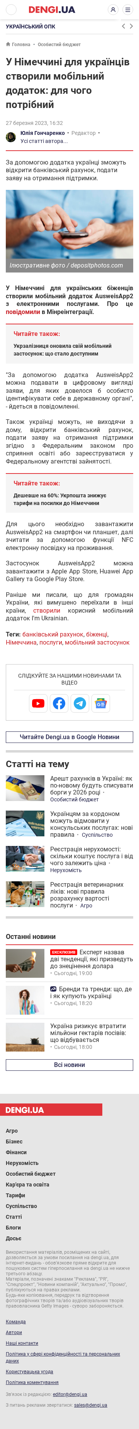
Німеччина (21, 642)
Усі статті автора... (44, 141)
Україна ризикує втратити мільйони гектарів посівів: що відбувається (88, 1033)
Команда (16, 1321)
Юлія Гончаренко (42, 133)
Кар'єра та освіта (27, 1184)
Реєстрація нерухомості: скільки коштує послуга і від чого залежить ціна (91, 856)
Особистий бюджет (59, 44)
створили (46, 610)
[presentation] (123, 26)
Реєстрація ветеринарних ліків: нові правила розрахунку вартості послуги (87, 895)
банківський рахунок (52, 634)
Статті (14, 1217)
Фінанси (16, 1152)
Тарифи (15, 1195)
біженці (96, 634)
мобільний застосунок (97, 642)
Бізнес (14, 1141)
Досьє (13, 1238)
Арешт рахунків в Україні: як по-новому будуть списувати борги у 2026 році (91, 785)
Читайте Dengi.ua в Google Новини (69, 737)
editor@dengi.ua (70, 1394)
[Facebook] (59, 703)
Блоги (13, 1228)
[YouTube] (38, 703)
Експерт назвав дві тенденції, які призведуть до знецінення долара (91, 959)
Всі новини (69, 1064)
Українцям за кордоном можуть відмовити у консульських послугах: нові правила (91, 824)
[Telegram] (80, 703)
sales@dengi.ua (90, 1405)
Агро (86, 905)
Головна (21, 44)
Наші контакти (22, 1343)
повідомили (23, 312)
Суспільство (97, 835)
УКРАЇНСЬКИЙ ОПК (30, 26)
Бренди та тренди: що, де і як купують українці (91, 992)
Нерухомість (66, 870)
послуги (50, 642)
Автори (14, 1332)
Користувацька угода (29, 1371)
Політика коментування (32, 1382)
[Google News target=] (101, 703)
